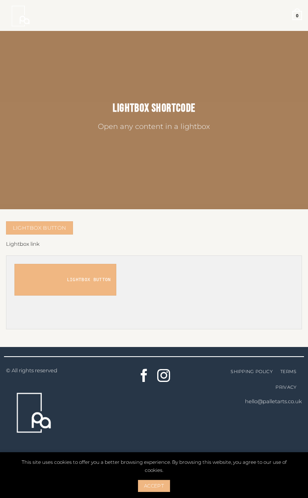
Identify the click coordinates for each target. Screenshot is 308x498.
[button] (297, 15)
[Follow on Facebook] (144, 376)
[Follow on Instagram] (163, 376)
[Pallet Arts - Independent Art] (26, 15)
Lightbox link (23, 244)
